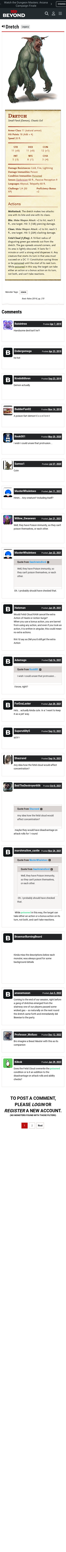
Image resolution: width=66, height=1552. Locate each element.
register (14, 1110)
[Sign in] (53, 13)
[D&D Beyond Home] (14, 13)
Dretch (17, 116)
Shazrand (34, 808)
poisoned (19, 263)
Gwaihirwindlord (37, 562)
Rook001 (33, 669)
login (38, 1104)
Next (40, 1125)
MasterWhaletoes (38, 860)
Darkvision (22, 179)
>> (48, 562)
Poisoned (37, 175)
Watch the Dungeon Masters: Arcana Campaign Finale (26, 4)
